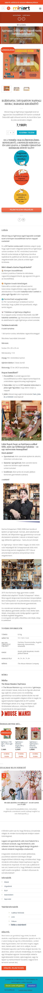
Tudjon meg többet (25, 990)
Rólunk (6, 882)
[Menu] (3, 8)
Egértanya (26, 15)
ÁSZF (6, 891)
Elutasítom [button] (31, 986)
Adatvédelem (8, 895)
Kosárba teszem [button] (6, 755)
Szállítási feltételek (17, 913)
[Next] (38, 64)
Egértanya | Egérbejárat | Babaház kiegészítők (34, 744)
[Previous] (5, 64)
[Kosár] (40, 8)
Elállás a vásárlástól (18, 925)
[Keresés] (8, 8)
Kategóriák (17, 15)
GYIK (13, 917)
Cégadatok (8, 886)
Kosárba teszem (26, 132)
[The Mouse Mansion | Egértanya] (16, 713)
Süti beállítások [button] (9, 990)
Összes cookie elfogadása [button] (14, 986)
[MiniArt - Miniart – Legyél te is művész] (21, 8)
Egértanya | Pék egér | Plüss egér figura (7, 744)
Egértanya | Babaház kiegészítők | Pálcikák (19, 744)
